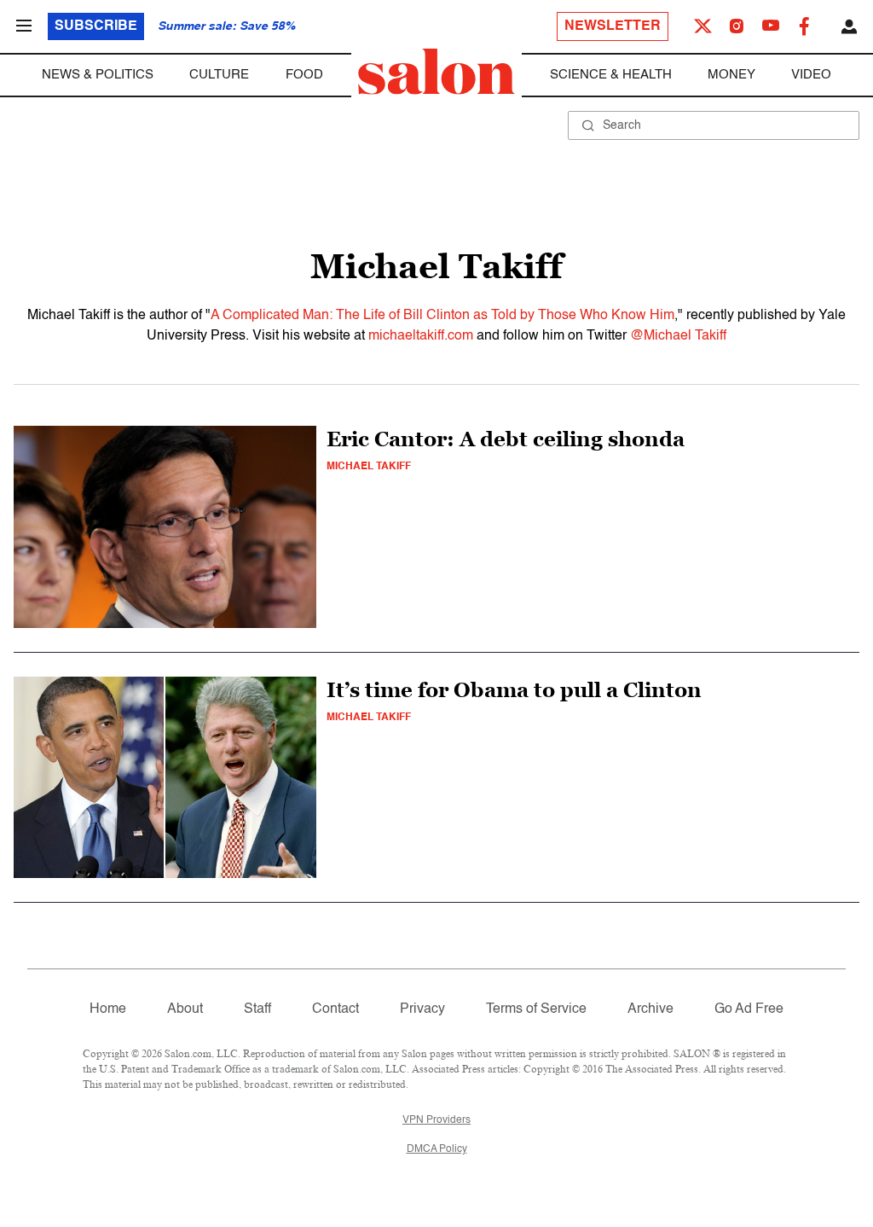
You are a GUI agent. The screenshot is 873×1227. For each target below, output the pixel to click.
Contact (335, 1009)
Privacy (422, 1009)
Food (304, 74)
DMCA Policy (437, 1149)
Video (811, 74)
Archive (650, 1009)
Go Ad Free (748, 1009)
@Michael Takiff (678, 336)
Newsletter (612, 26)
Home (108, 1009)
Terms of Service (536, 1009)
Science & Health (611, 74)
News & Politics (97, 74)
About (185, 1009)
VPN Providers (436, 1120)
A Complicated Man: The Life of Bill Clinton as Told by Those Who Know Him (442, 316)
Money (731, 74)
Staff (257, 1009)
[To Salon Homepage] (436, 72)
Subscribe (96, 26)
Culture (219, 74)
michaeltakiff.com (420, 336)
